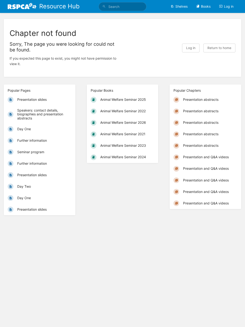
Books (206, 6)
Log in (229, 6)
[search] (122, 6)
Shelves (181, 6)
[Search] (104, 7)
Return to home (219, 48)
